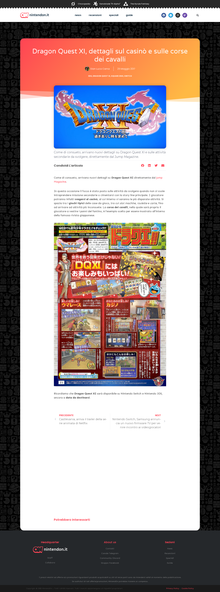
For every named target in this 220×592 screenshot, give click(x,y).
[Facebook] (163, 15)
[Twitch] (184, 15)
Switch (128, 76)
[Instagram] (177, 15)
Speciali (113, 15)
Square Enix (117, 76)
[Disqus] (110, 475)
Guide (129, 15)
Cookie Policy (188, 588)
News (78, 15)
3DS (90, 76)
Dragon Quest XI (101, 76)
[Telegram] (170, 15)
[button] (197, 15)
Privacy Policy (172, 588)
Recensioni (95, 15)
